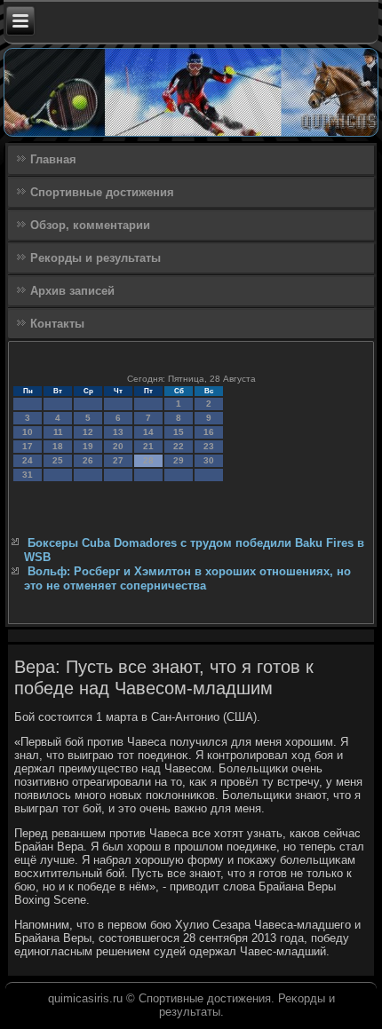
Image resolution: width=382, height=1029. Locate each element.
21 (148, 446)
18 (57, 446)
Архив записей (72, 290)
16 (208, 432)
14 (148, 432)
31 (27, 474)
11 (58, 432)
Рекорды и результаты (95, 258)
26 (88, 460)
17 (27, 446)
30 (208, 460)
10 (27, 432)
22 (178, 446)
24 (27, 460)
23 (208, 446)
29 (178, 460)
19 (88, 446)
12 (88, 432)
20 (118, 446)
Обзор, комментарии (90, 225)
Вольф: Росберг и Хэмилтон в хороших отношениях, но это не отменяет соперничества (187, 578)
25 (57, 460)
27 (118, 460)
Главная (53, 159)
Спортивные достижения (102, 192)
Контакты (57, 323)
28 (148, 460)
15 (178, 432)
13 (118, 432)
